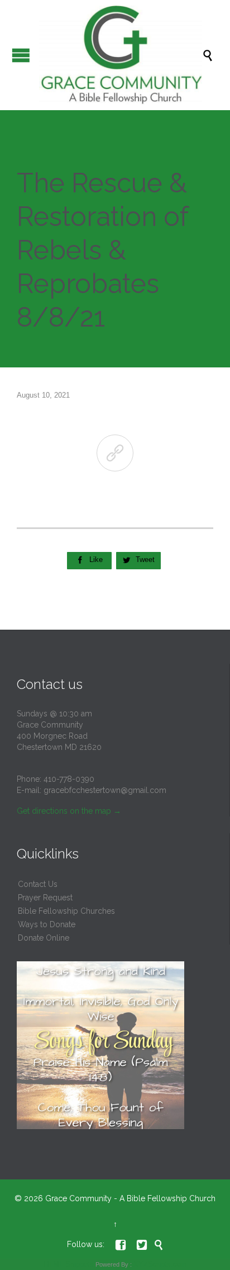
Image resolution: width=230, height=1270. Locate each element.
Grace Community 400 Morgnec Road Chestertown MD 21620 (59, 736)
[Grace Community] (120, 55)
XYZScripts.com (160, 1264)
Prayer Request (45, 897)
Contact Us (38, 884)
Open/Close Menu (21, 55)
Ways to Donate (46, 924)
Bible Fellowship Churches (66, 911)
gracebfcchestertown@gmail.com (105, 790)
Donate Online (43, 937)
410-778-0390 (69, 779)
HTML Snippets (69, 1264)
